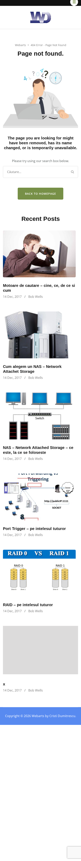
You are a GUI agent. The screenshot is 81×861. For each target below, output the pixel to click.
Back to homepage (40, 193)
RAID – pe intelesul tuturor (28, 605)
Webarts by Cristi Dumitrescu (53, 716)
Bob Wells (35, 296)
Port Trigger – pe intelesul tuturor (34, 528)
